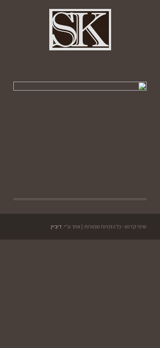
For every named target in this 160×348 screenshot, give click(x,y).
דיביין (56, 226)
